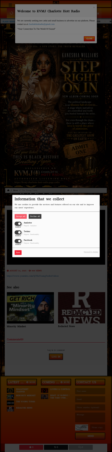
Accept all (20, 216)
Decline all (35, 216)
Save (18, 252)
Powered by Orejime (91, 252)
